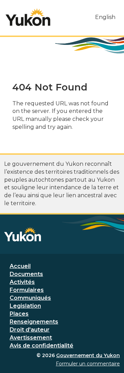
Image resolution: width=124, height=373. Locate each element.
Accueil (20, 266)
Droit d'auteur (30, 329)
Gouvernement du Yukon (88, 355)
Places (19, 313)
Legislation (25, 306)
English (105, 17)
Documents (26, 274)
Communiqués (30, 298)
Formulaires (27, 290)
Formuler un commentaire (88, 364)
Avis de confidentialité (41, 345)
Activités (22, 282)
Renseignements (34, 321)
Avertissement (31, 337)
